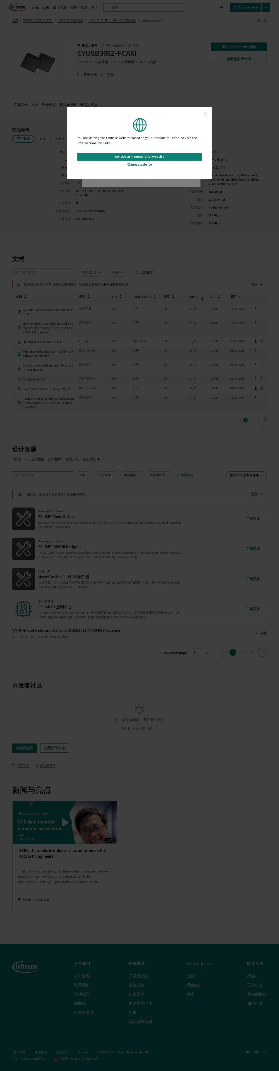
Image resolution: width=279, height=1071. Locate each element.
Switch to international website (139, 156)
